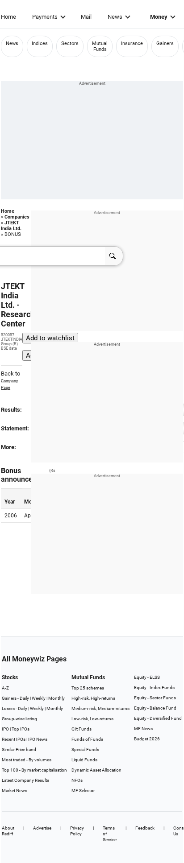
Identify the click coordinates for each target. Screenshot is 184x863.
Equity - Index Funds (154, 687)
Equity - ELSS (147, 677)
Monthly (56, 698)
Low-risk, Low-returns (92, 719)
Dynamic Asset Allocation (96, 770)
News (115, 16)
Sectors (70, 43)
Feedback (145, 828)
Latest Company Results (25, 780)
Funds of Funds (87, 739)
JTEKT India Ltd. (11, 225)
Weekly (39, 698)
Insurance (132, 43)
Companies (16, 217)
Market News (14, 790)
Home (8, 16)
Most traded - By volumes (26, 760)
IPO (5, 729)
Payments (45, 16)
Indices (40, 43)
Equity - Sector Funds (155, 698)
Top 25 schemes (87, 688)
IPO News (37, 739)
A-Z (5, 688)
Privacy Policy (77, 831)
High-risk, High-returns (93, 698)
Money (158, 16)
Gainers (165, 43)
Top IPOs (20, 729)
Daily (24, 698)
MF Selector (83, 790)
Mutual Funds (100, 46)
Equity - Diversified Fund (158, 718)
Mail (86, 16)
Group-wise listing (19, 719)
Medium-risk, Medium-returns (100, 708)
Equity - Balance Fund (155, 708)
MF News (143, 728)
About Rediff (8, 831)
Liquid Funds (84, 760)
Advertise (42, 828)
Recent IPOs (13, 739)
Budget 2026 (147, 739)
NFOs (77, 780)
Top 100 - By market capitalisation (34, 770)
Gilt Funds (81, 729)
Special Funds (85, 749)
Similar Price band (19, 749)
